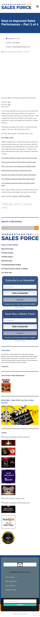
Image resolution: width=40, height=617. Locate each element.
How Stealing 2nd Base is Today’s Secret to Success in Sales (19, 158)
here (9, 102)
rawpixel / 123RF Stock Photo (21, 196)
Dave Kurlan (18, 204)
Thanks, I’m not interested (20, 614)
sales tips (4, 207)
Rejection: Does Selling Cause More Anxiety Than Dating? (18, 175)
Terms (19, 307)
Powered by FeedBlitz (28, 304)
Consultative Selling (7, 204)
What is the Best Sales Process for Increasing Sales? (16, 170)
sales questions (27, 204)
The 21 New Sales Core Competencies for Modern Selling (18, 166)
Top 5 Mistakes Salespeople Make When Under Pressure (18, 179)
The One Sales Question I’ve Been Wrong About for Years (18, 162)
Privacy (23, 307)
